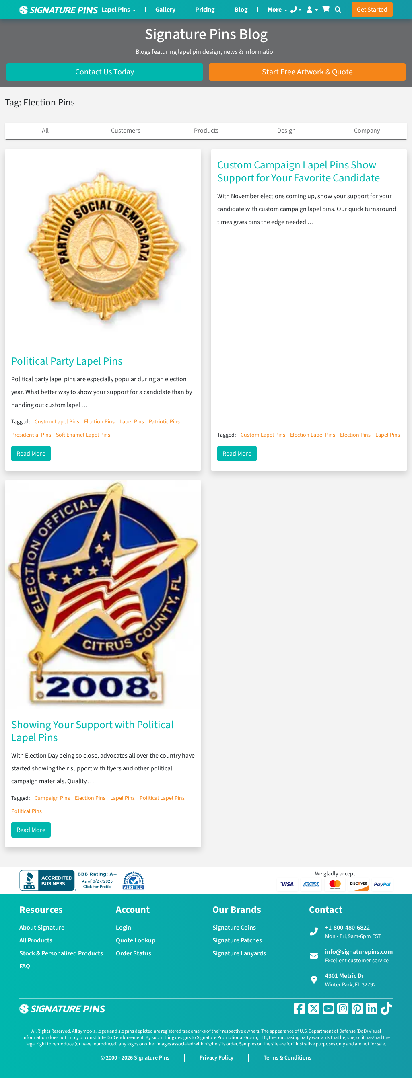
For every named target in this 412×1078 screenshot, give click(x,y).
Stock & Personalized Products (61, 953)
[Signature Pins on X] (313, 1008)
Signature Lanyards (239, 953)
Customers (125, 130)
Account (133, 910)
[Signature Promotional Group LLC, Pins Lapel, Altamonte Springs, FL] (69, 880)
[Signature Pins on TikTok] (386, 1008)
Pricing (205, 9)
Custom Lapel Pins (57, 422)
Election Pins (99, 422)
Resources (41, 910)
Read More (33, 453)
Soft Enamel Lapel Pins (83, 435)
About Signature (41, 927)
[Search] (338, 9)
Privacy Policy (216, 1058)
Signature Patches (237, 940)
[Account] (311, 9)
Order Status (133, 953)
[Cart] (326, 9)
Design (286, 130)
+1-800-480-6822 (347, 927)
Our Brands (236, 910)
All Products (35, 940)
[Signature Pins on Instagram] (342, 1008)
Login (123, 927)
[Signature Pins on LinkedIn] (371, 1008)
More (275, 9)
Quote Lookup (135, 940)
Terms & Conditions (287, 1058)
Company (367, 130)
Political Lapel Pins (162, 798)
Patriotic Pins (164, 422)
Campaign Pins (52, 798)
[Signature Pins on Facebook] (299, 1008)
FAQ (24, 966)
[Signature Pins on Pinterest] (357, 1008)
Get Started (372, 9)
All (45, 130)
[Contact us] (295, 9)
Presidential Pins (31, 435)
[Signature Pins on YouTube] (328, 1008)
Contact (325, 910)
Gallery (165, 9)
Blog (241, 9)
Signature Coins (234, 927)
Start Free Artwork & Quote (307, 72)
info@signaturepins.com (359, 951)
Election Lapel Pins (312, 435)
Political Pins (26, 811)
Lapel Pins (116, 9)
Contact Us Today (104, 72)
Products (206, 130)
